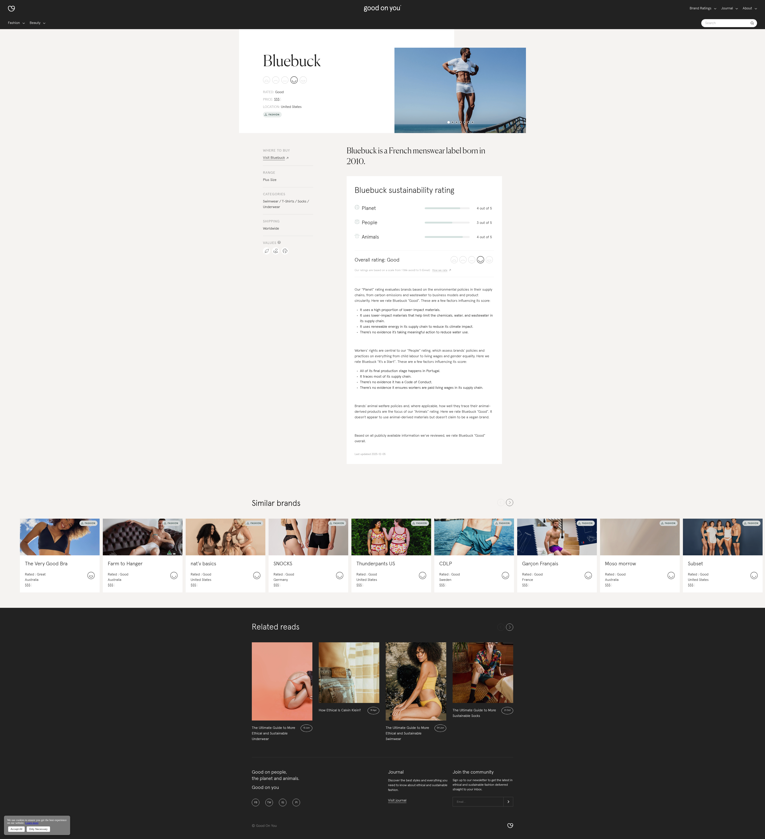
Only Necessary (38, 829)
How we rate (439, 270)
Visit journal (397, 800)
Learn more (31, 822)
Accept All (16, 829)
